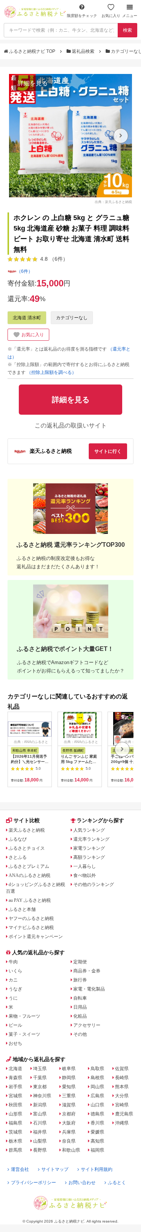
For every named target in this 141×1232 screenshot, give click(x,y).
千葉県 (40, 1077)
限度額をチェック (82, 16)
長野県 (40, 1150)
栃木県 (15, 1141)
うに (13, 998)
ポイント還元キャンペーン (36, 936)
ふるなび (18, 839)
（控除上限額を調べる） (51, 372)
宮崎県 (122, 1105)
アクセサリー (86, 1025)
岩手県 (15, 1086)
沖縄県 (122, 1123)
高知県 (97, 1141)
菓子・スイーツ (24, 1034)
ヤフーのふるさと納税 (31, 918)
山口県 (97, 1105)
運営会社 (20, 1169)
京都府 (69, 1114)
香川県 (97, 1123)
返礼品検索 (83, 51)
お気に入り (111, 16)
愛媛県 (97, 1132)
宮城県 (15, 1096)
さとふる (18, 857)
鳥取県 (97, 1068)
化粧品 (80, 1016)
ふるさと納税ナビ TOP (32, 51)
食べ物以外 (84, 875)
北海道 (15, 1068)
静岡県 (69, 1077)
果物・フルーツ (24, 1016)
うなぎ (15, 989)
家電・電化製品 (89, 989)
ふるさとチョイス (27, 848)
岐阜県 (69, 1068)
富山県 (40, 1114)
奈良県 (69, 1141)
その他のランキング (93, 884)
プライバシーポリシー (33, 1182)
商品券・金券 (86, 971)
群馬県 (15, 1150)
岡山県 (97, 1086)
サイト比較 (27, 820)
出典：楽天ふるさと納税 (113, 201)
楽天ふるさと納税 (27, 830)
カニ (13, 980)
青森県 (15, 1077)
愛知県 (69, 1086)
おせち (15, 1043)
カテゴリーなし (72, 317)
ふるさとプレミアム (29, 866)
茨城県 (15, 1132)
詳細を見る (33, 83)
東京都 (40, 1086)
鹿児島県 (124, 1114)
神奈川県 (42, 1096)
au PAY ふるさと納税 (30, 900)
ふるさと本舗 (22, 909)
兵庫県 (69, 1132)
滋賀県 (69, 1105)
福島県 (15, 1123)
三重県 (69, 1096)
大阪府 (69, 1123)
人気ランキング (89, 830)
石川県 (40, 1123)
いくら (15, 971)
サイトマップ (54, 1169)
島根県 (97, 1077)
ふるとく (117, 1182)
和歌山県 (71, 1150)
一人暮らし (84, 866)
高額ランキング (89, 857)
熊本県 (122, 1086)
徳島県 (97, 1114)
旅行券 (80, 980)
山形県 (15, 1114)
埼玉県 (40, 1068)
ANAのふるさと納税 (29, 875)
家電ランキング (89, 848)
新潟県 (40, 1105)
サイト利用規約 (96, 1169)
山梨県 (40, 1141)
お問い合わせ (82, 1182)
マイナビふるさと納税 (31, 927)
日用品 (80, 1007)
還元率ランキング (91, 839)
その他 (80, 1034)
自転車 (80, 998)
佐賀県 (122, 1068)
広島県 (97, 1096)
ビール (15, 1025)
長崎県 (122, 1077)
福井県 (40, 1132)
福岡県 (97, 1150)
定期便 (80, 962)
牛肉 (13, 962)
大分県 (122, 1096)
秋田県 (15, 1105)
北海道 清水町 (27, 317)
